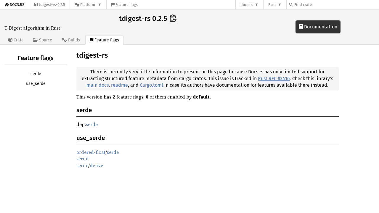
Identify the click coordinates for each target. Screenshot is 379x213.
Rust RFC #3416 (274, 78)
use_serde (36, 83)
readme (119, 85)
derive (96, 165)
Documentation (320, 27)
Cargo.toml (151, 85)
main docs (97, 85)
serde (35, 73)
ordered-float (90, 152)
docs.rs (246, 4)
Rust (272, 4)
